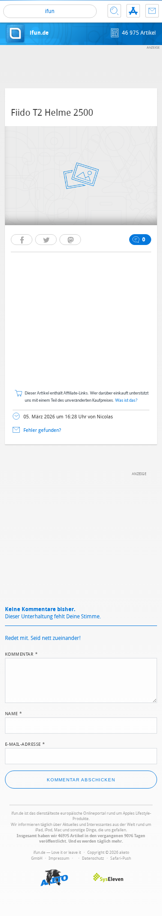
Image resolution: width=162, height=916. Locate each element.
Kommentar (21, 653)
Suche (114, 11)
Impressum (59, 858)
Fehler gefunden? (42, 430)
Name (13, 713)
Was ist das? (126, 400)
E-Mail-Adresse (25, 743)
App (133, 11)
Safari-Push (120, 858)
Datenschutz (93, 858)
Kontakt (152, 11)
